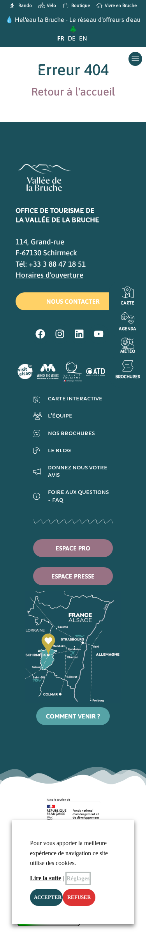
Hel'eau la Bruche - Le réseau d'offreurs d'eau (78, 19)
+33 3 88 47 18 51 (57, 264)
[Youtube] (99, 334)
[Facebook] (40, 334)
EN (83, 38)
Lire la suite (45, 878)
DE (72, 38)
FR (60, 38)
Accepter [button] (48, 897)
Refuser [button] (79, 897)
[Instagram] (60, 334)
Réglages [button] (78, 878)
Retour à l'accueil (73, 91)
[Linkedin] (79, 334)
